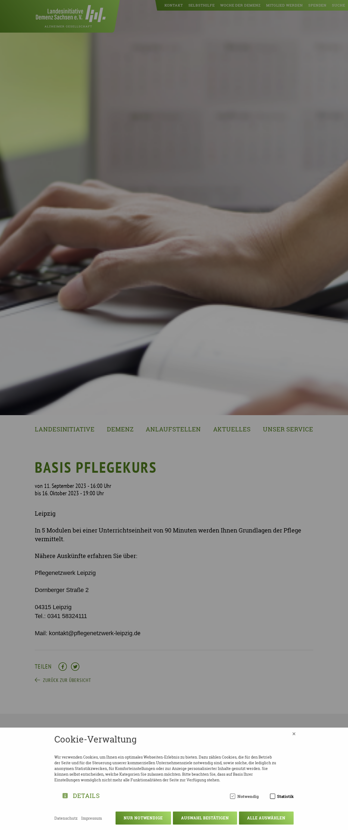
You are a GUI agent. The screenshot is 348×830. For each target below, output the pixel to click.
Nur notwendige (143, 817)
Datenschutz (65, 818)
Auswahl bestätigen (205, 817)
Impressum (91, 818)
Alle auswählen (266, 817)
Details (86, 795)
